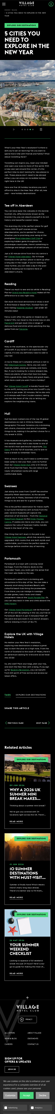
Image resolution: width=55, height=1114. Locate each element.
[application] (27, 1095)
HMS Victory (10, 604)
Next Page (41, 723)
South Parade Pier (36, 598)
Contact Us (33, 1044)
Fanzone (23, 329)
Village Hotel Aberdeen (19, 257)
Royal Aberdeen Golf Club (27, 238)
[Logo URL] (27, 1008)
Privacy (29, 1019)
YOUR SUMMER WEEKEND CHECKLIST (24, 949)
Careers (8, 1044)
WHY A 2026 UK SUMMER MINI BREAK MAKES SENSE (25, 794)
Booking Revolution (20, 670)
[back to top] (27, 997)
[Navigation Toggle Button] (4, 4)
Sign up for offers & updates (18, 1060)
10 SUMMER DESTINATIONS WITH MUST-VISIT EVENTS (26, 873)
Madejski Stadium (24, 308)
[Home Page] (26, 4)
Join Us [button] (12, 1069)
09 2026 (17, 785)
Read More (16, 821)
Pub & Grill (9, 323)
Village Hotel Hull (21, 465)
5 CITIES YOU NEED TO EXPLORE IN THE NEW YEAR (27, 43)
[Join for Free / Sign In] (51, 4)
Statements (33, 1038)
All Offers (10, 1033)
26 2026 (17, 940)
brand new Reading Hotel (24, 293)
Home (7, 10)
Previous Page (16, 723)
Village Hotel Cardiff (18, 386)
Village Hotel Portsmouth (20, 610)
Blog (14, 10)
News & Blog (11, 1038)
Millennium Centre (17, 365)
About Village (35, 1033)
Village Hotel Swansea (15, 537)
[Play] (14, 129)
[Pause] (41, 129)
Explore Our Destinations (21, 25)
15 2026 (17, 864)
